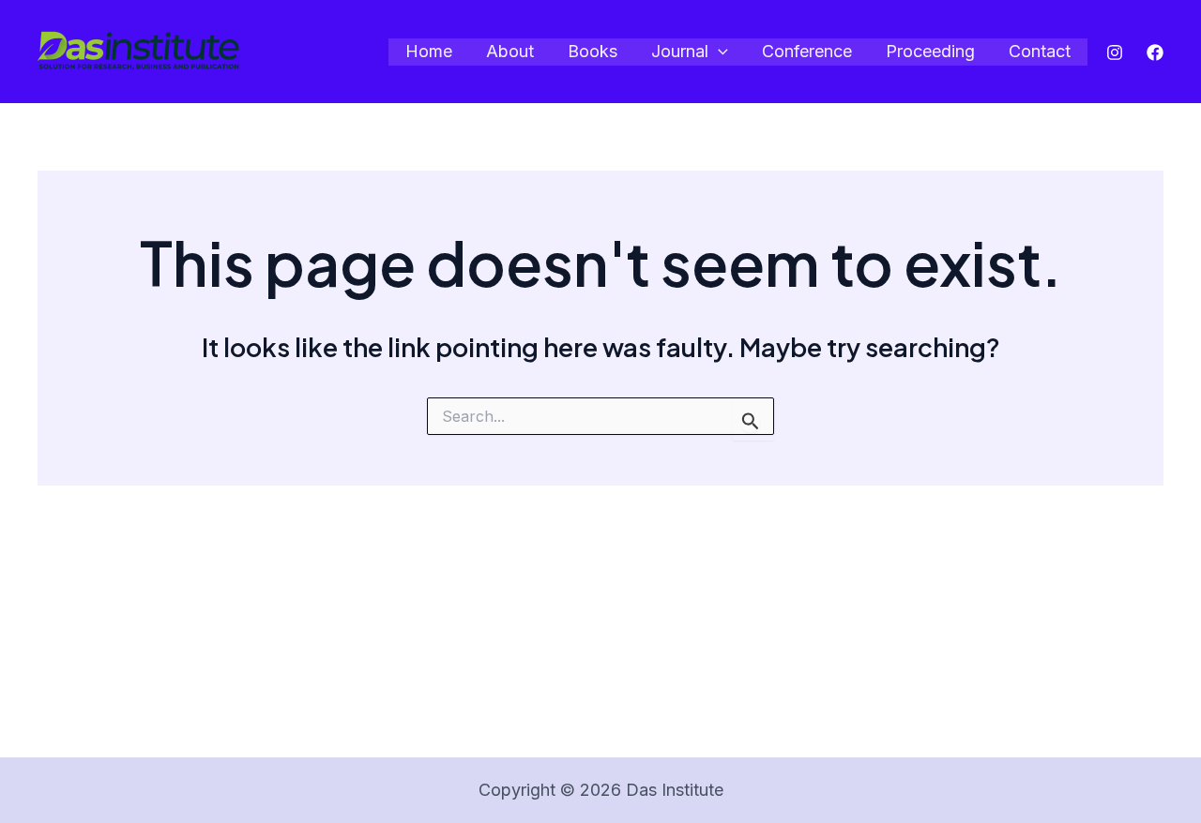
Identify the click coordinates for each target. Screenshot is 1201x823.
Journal (679, 51)
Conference (807, 51)
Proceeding (930, 51)
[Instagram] (1114, 52)
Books (592, 51)
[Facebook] (1155, 52)
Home (428, 51)
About (510, 51)
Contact (1040, 51)
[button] (718, 52)
